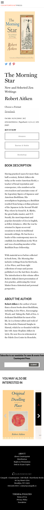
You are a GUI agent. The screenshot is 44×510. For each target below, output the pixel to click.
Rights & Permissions (22, 462)
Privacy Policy (22, 500)
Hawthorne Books (37, 478)
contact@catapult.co (28, 486)
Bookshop (22, 154)
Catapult (3, 478)
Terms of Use (22, 497)
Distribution (22, 459)
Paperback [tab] (10, 111)
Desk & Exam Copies (22, 464)
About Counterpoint (22, 456)
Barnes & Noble (22, 145)
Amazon (22, 136)
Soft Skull (24, 478)
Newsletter (22, 502)
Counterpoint (14, 478)
